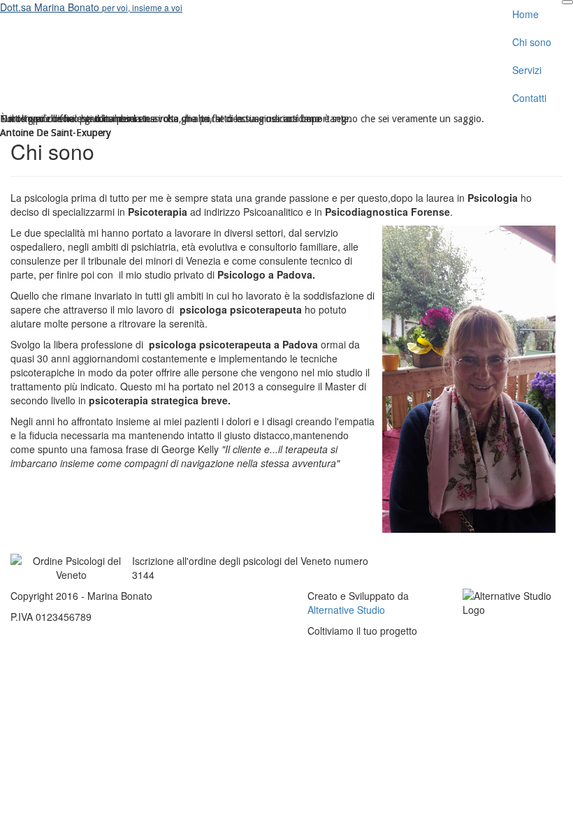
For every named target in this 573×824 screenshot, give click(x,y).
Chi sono (531, 42)
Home (525, 14)
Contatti (529, 98)
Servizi (527, 70)
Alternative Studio (346, 610)
